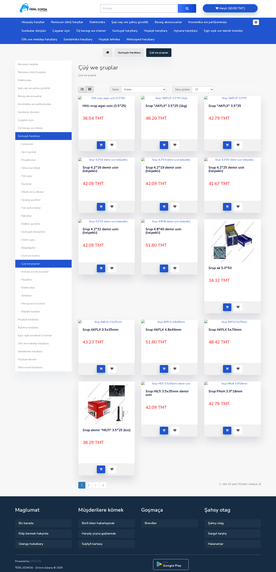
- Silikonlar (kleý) (29, 168)
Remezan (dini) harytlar (67, 22)
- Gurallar (24, 184)
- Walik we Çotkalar (31, 192)
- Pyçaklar (25, 279)
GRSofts (35, 561)
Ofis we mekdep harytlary (39, 39)
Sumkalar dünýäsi (34, 31)
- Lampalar (25, 144)
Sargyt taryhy (217, 533)
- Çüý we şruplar (29, 263)
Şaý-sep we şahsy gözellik (129, 22)
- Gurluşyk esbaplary (31, 232)
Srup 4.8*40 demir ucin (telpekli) (163, 231)
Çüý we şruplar (158, 52)
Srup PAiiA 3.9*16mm (225, 391)
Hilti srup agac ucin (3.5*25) (104, 106)
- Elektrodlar (26, 287)
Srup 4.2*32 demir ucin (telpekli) (100, 231)
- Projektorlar (27, 160)
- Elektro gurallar (29, 224)
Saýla (115, 89)
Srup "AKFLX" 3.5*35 (225, 106)
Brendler (151, 523)
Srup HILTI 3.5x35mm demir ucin (167, 393)
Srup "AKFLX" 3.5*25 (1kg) (166, 106)
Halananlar (215, 544)
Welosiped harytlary (140, 39)
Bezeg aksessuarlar (168, 22)
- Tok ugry (25, 176)
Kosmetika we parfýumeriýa (207, 22)
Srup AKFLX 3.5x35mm (100, 330)
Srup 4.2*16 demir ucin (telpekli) (100, 169)
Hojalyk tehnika (109, 39)
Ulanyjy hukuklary (31, 544)
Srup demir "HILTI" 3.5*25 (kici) (106, 430)
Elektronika (97, 22)
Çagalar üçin (61, 31)
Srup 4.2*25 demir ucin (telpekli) (226, 169)
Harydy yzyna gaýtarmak (99, 533)
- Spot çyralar (27, 152)
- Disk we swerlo (29, 255)
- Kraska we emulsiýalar (33, 271)
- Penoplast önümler (31, 303)
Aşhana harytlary (186, 31)
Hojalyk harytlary (155, 31)
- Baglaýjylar (26, 247)
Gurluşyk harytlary (125, 31)
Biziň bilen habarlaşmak (98, 523)
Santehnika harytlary (78, 39)
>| (103, 485)
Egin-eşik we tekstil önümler (223, 31)
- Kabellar (25, 216)
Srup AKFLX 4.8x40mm (163, 330)
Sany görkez (182, 89)
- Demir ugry (26, 239)
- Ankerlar (25, 295)
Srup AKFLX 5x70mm (225, 330)
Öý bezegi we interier (91, 31)
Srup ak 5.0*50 (220, 268)
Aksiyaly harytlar (33, 22)
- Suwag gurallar (29, 200)
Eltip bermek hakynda (33, 533)
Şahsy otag (216, 523)
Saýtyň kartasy (92, 544)
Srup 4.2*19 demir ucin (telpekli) (163, 169)
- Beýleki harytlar (29, 311)
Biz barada (26, 523)
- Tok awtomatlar (29, 208)
